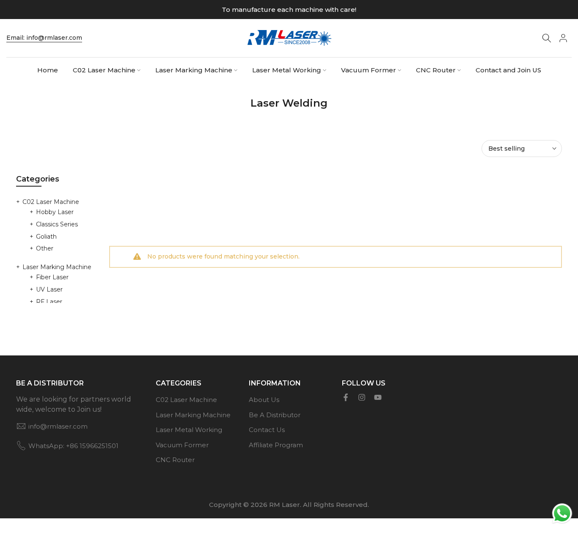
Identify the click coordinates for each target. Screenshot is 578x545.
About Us (264, 400)
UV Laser (49, 289)
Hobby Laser (55, 212)
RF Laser (49, 302)
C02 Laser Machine (104, 70)
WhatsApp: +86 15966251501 (73, 446)
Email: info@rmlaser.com (44, 37)
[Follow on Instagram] (362, 397)
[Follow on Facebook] (346, 397)
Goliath (46, 236)
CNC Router (436, 70)
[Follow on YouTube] (378, 397)
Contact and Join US (508, 70)
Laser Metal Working (286, 70)
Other (44, 248)
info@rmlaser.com (58, 426)
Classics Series (57, 224)
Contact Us (267, 430)
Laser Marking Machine (193, 70)
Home (47, 70)
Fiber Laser (52, 277)
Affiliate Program (276, 445)
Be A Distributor (274, 415)
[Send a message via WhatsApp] (562, 513)
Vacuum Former (368, 70)
